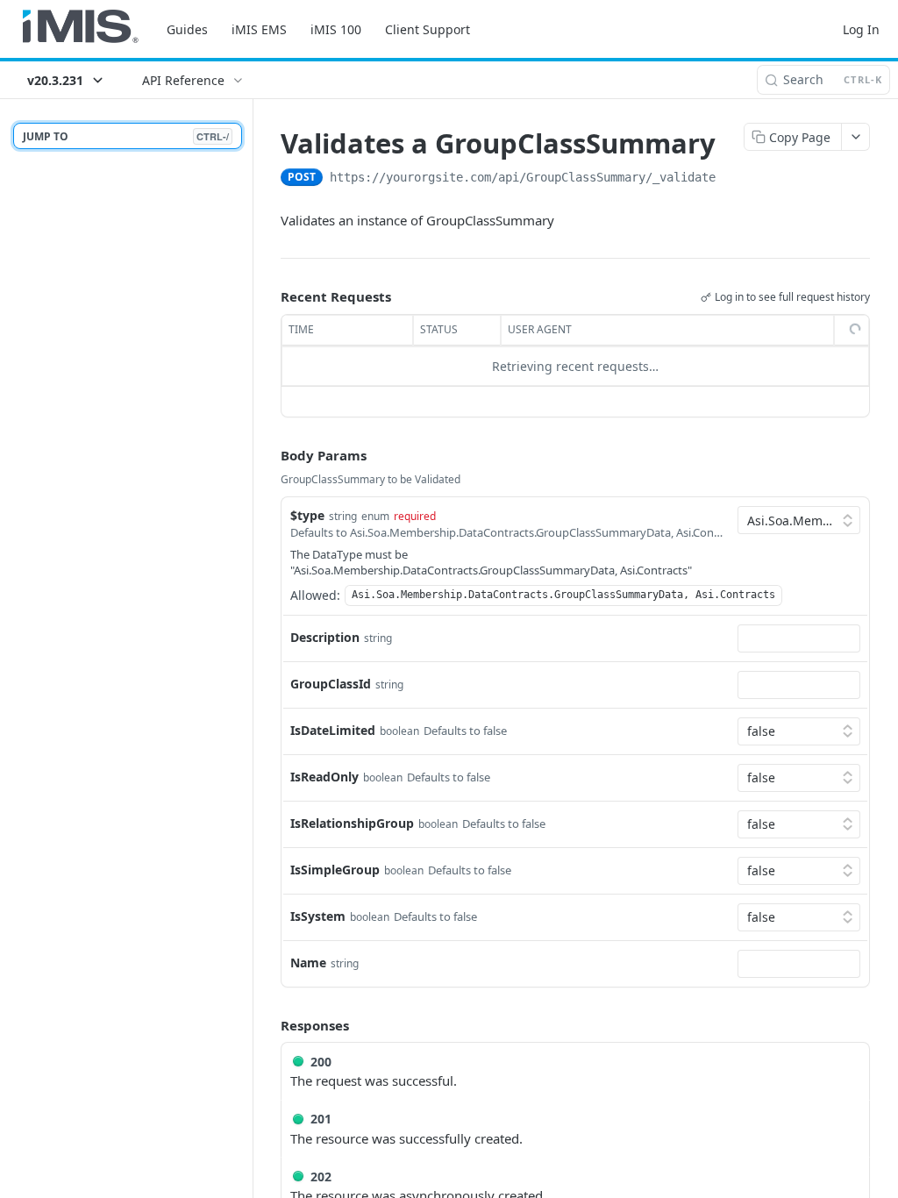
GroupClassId (330, 683)
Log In (861, 29)
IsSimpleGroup (335, 869)
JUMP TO (126, 136)
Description (325, 637)
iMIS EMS (259, 29)
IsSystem (318, 916)
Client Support (427, 29)
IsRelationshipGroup (352, 823)
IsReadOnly (324, 776)
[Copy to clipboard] (733, 178)
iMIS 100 (335, 29)
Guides (187, 29)
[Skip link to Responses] (268, 1025)
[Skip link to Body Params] (268, 455)
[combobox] (799, 638)
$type (307, 515)
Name (308, 962)
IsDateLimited (332, 730)
